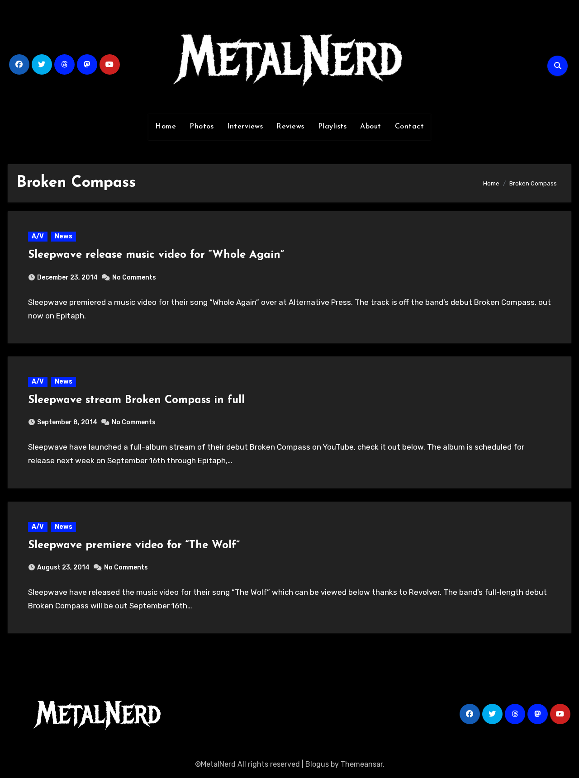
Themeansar (362, 764)
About (370, 126)
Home (165, 126)
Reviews (290, 126)
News (63, 236)
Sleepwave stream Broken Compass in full (136, 400)
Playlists (332, 126)
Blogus (317, 764)
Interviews (245, 126)
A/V (38, 236)
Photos (202, 126)
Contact (409, 126)
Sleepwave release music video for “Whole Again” (156, 255)
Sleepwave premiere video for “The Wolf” (134, 545)
